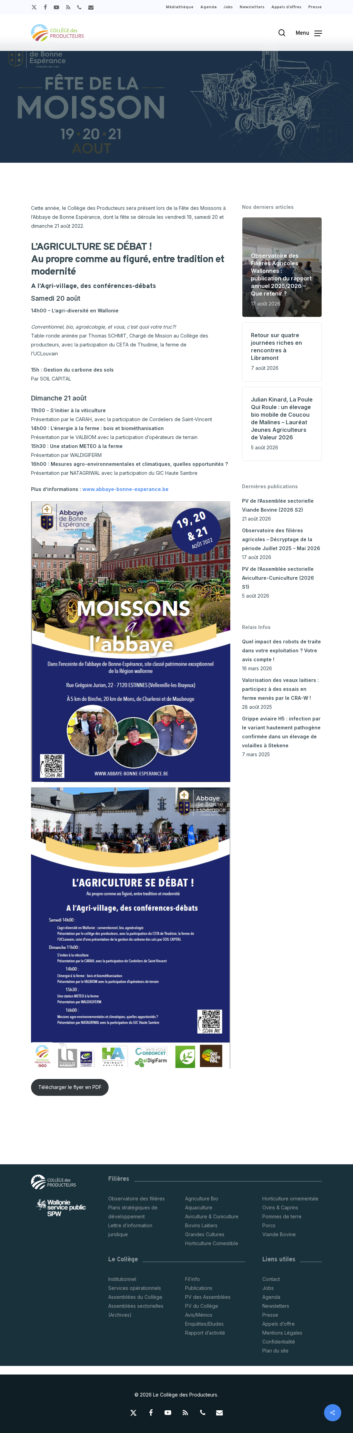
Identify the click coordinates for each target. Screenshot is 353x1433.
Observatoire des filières (136, 1198)
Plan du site (275, 1351)
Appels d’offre (278, 1324)
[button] (309, 33)
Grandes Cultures (204, 1234)
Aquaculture (198, 1207)
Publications (198, 1288)
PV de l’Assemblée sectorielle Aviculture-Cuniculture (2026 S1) (278, 578)
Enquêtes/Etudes (204, 1324)
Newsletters (275, 1306)
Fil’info (192, 1279)
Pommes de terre (282, 1216)
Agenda (271, 1297)
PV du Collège (201, 1306)
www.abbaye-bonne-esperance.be (125, 489)
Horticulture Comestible (211, 1243)
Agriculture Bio (201, 1198)
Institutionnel (122, 1279)
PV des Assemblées (208, 1297)
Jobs (268, 1288)
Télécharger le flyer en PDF (70, 1087)
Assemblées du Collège (135, 1297)
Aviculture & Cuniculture (212, 1216)
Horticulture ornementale (290, 1198)
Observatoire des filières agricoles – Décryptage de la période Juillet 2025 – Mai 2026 (281, 539)
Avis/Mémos (198, 1315)
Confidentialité (278, 1342)
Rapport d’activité (205, 1333)
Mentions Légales (282, 1333)
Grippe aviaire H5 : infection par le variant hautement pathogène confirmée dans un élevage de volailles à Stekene (281, 732)
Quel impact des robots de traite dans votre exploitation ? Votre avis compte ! (281, 650)
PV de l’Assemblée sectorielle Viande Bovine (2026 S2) (278, 505)
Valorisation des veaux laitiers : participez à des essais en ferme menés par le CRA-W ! (280, 689)
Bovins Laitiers (201, 1225)
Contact (271, 1279)
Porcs (268, 1225)
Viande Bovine (279, 1234)
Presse (270, 1315)
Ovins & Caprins (280, 1207)
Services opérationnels (134, 1288)
